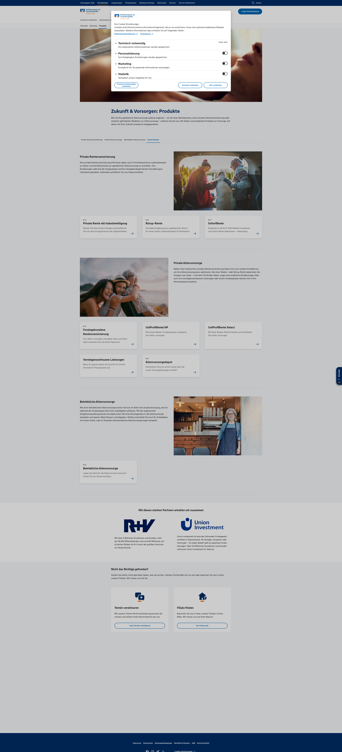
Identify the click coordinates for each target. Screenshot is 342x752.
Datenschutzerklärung (125, 33)
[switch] (225, 53)
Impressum (145, 33)
